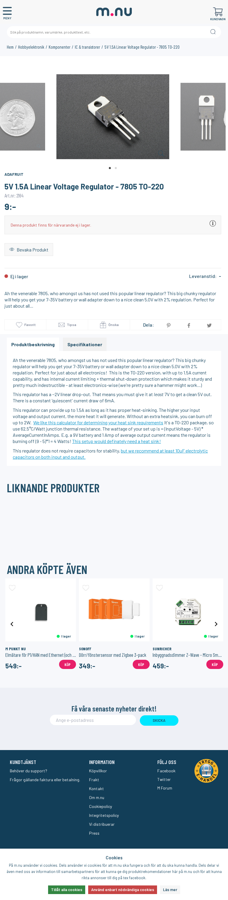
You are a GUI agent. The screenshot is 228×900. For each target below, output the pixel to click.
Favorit (30, 324)
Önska (113, 324)
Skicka (159, 720)
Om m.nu (96, 797)
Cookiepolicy (100, 806)
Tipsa (71, 324)
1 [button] (110, 168)
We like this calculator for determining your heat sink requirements (98, 422)
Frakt (94, 779)
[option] (112, 117)
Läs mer (170, 889)
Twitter (164, 779)
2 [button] (116, 168)
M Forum (164, 787)
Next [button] (216, 624)
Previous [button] (12, 624)
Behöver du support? (28, 770)
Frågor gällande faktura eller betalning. (45, 779)
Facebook (166, 770)
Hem (10, 47)
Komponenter (59, 47)
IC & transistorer (87, 47)
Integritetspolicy (104, 815)
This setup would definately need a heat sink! (116, 441)
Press (94, 833)
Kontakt (96, 788)
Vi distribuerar (102, 824)
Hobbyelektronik (31, 47)
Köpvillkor (98, 770)
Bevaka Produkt (32, 249)
